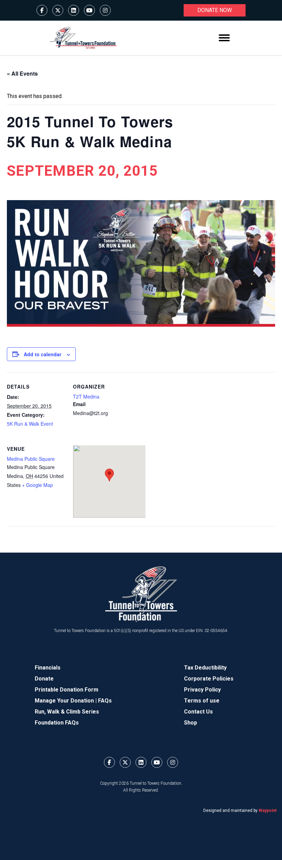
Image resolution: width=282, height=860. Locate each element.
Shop (190, 722)
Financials (48, 667)
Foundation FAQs (57, 722)
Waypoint (267, 810)
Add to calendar (42, 354)
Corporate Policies (209, 678)
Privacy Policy (202, 689)
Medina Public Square (31, 458)
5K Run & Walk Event (30, 423)
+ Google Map (37, 484)
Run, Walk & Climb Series (67, 711)
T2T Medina (86, 396)
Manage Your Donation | (66, 700)
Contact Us (198, 711)
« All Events (22, 73)
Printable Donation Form (66, 689)
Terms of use (201, 700)
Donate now (214, 10)
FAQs (105, 700)
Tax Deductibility (205, 667)
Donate (44, 678)
